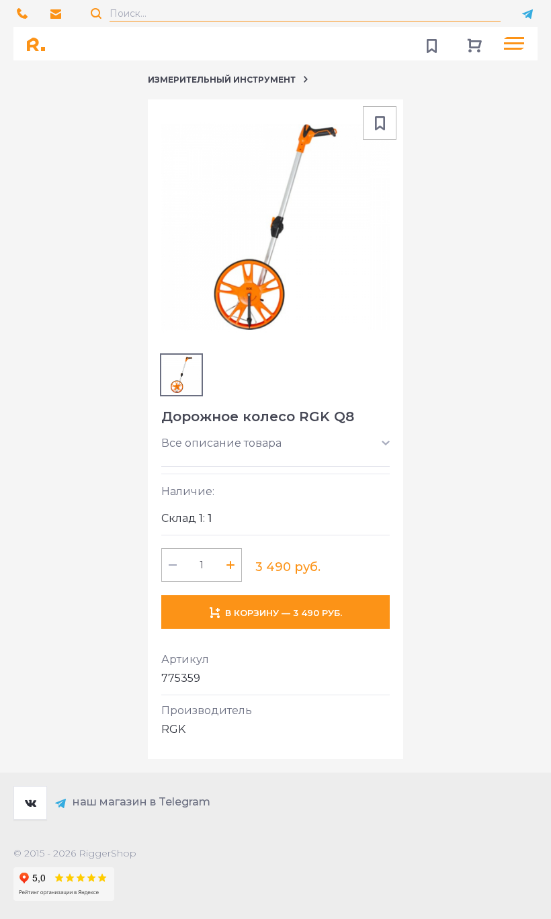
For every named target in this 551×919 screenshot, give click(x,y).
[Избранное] (431, 43)
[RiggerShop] (40, 43)
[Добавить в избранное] (379, 123)
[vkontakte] (30, 803)
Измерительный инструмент (222, 80)
